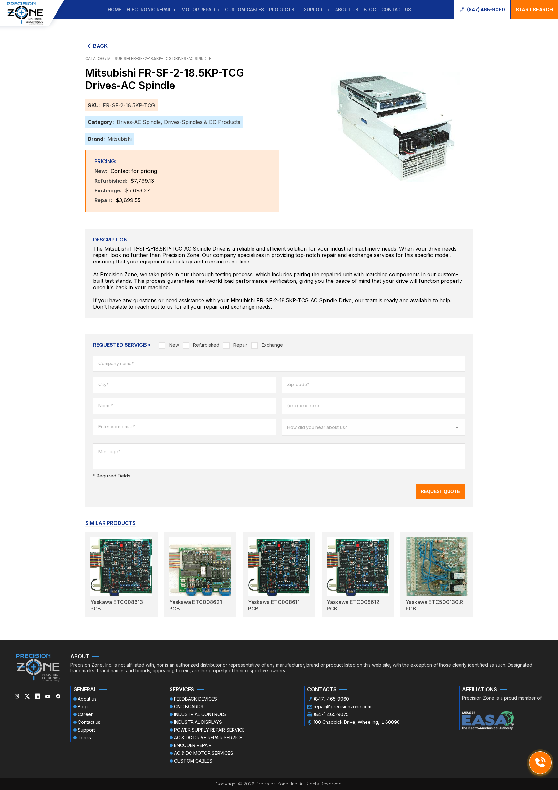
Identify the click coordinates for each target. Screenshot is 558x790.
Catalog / (96, 58)
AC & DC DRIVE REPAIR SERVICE (208, 737)
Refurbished (206, 345)
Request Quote (440, 491)
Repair (240, 345)
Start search (534, 9)
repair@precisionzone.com (342, 706)
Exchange (272, 345)
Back (100, 46)
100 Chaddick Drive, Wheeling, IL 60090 (357, 722)
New (174, 345)
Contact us (396, 9)
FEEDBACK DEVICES (195, 699)
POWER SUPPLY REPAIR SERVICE (209, 730)
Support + (317, 9)
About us (346, 9)
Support (86, 730)
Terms (84, 737)
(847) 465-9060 (486, 9)
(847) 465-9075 (331, 714)
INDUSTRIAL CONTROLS (200, 714)
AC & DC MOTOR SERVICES (203, 753)
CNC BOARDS (188, 706)
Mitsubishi (120, 139)
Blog (370, 9)
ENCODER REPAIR (193, 745)
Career (85, 714)
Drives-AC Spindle (139, 122)
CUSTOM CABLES (244, 9)
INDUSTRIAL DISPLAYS (198, 722)
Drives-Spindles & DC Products (202, 122)
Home (114, 9)
